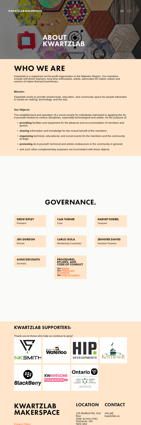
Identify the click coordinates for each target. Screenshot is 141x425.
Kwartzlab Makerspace (25, 11)
